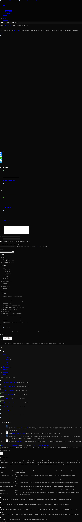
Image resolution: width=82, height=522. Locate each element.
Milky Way (5, 284)
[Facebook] (41, 153)
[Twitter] (41, 155)
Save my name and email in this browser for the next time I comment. (15, 241)
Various (4, 288)
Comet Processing (8, 406)
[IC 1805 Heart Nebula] (11, 217)
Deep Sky (7, 25)
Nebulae (11, 25)
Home (4, 5)
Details (1, 33)
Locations (5, 283)
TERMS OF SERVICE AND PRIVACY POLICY (42, 445)
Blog (4, 6)
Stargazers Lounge (6, 317)
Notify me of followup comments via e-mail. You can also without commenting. (29, 246)
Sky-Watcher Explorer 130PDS (9, 260)
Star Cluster (7, 274)
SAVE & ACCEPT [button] (3, 521)
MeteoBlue (5, 309)
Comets (6, 269)
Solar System (5, 286)
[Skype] (41, 160)
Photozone (5, 311)
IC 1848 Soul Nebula (7, 207)
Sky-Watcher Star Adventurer (8, 262)
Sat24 (4, 315)
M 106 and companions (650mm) (10, 194)
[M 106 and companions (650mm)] (11, 190)
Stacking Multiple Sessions (9, 402)
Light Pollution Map (7, 307)
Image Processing (6, 281)
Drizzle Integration (8, 398)
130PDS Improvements (9, 394)
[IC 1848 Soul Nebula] (11, 204)
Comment (2, 233)
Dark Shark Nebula (8, 410)
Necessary (4, 467)
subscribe (37, 246)
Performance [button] (2, 501)
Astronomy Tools (6, 301)
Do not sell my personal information (8, 449)
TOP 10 (6, 276)
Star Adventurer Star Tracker (10, 386)
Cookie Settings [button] (3, 450)
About (4, 16)
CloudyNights (5, 305)
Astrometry (5, 298)
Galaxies (7, 271)
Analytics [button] (2, 506)
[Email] (41, 156)
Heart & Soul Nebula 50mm (10, 419)
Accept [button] (8, 450)
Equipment (5, 279)
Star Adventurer (8, 13)
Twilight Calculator (6, 322)
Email (1, 239)
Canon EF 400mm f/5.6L (9, 390)
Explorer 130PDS (8, 11)
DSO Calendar (5, 278)
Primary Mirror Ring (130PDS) (10, 414)
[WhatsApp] (41, 158)
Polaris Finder (5, 313)
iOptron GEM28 (8, 10)
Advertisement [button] (3, 511)
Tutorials (5, 15)
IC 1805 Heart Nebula (7, 220)
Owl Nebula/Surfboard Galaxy (9, 180)
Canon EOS (7, 8)
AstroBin (4, 18)
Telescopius (5, 20)
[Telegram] (41, 162)
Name (1, 236)
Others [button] (1, 516)
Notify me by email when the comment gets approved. (12, 244)
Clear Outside (5, 303)
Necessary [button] (2, 465)
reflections (16, 30)
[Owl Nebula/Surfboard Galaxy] (11, 177)
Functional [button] (2, 496)
